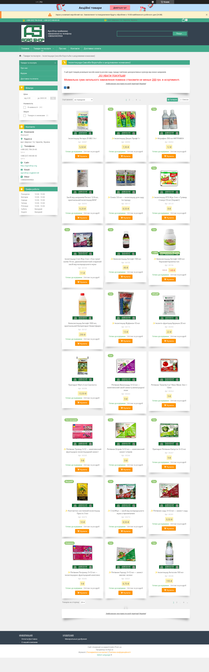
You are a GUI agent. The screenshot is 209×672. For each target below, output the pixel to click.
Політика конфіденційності (120, 652)
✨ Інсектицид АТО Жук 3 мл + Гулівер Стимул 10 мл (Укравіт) (169, 198)
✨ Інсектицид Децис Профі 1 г (126, 138)
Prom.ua (118, 647)
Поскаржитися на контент (97, 652)
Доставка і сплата (92, 48)
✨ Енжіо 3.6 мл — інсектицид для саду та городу (126, 198)
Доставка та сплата (29, 79)
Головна (25, 48)
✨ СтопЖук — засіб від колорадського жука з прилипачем (126, 512)
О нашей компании (29, 642)
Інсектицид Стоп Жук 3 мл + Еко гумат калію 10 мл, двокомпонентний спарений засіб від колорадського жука (82, 261)
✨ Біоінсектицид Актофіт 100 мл (126, 259)
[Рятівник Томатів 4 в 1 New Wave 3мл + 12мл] (169, 367)
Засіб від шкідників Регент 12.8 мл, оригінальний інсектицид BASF (82, 198)
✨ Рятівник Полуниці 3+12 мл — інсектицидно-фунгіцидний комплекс (82, 573)
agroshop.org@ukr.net (30, 173)
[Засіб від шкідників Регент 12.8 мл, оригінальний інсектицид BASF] (82, 179)
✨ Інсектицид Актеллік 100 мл (169, 572)
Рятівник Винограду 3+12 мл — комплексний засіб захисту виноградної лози (125, 387)
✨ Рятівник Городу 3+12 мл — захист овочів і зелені (126, 573)
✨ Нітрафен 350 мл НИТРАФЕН (169, 138)
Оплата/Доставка (29, 639)
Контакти (75, 48)
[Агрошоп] (32, 33)
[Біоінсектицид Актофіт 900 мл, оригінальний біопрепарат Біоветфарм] (82, 305)
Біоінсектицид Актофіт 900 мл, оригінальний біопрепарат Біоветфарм (82, 324)
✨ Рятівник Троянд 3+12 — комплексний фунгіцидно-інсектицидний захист (82, 450)
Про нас (62, 48)
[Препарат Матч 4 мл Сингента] (82, 367)
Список (185, 100)
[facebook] (65, 88)
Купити (83, 156)
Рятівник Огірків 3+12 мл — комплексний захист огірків (125, 450)
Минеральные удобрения (76, 639)
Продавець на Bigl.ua (104, 650)
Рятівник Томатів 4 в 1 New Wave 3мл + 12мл (169, 386)
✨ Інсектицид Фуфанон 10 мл (126, 323)
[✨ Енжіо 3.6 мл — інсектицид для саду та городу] (126, 179)
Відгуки (24, 73)
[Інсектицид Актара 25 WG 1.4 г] (82, 120)
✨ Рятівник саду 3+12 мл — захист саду (169, 510)
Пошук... (180, 34)
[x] (68, 88)
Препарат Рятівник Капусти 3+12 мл (169, 449)
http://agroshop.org (29, 166)
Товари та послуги (42, 48)
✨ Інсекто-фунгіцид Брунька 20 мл (169, 323)
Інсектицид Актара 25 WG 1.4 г (83, 138)
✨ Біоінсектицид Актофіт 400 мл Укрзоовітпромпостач (169, 260)
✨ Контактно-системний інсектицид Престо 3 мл (82, 512)
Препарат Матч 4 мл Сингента (82, 385)
